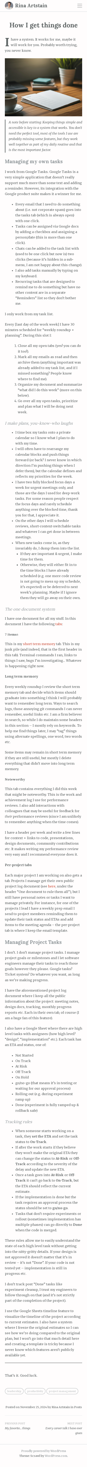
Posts (78, 1407)
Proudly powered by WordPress (43, 1451)
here (51, 886)
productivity (35, 1391)
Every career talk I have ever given (64, 1428)
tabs (58, 624)
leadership (14, 1391)
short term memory (39, 644)
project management (62, 1391)
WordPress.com (56, 1456)
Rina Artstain (31, 5)
